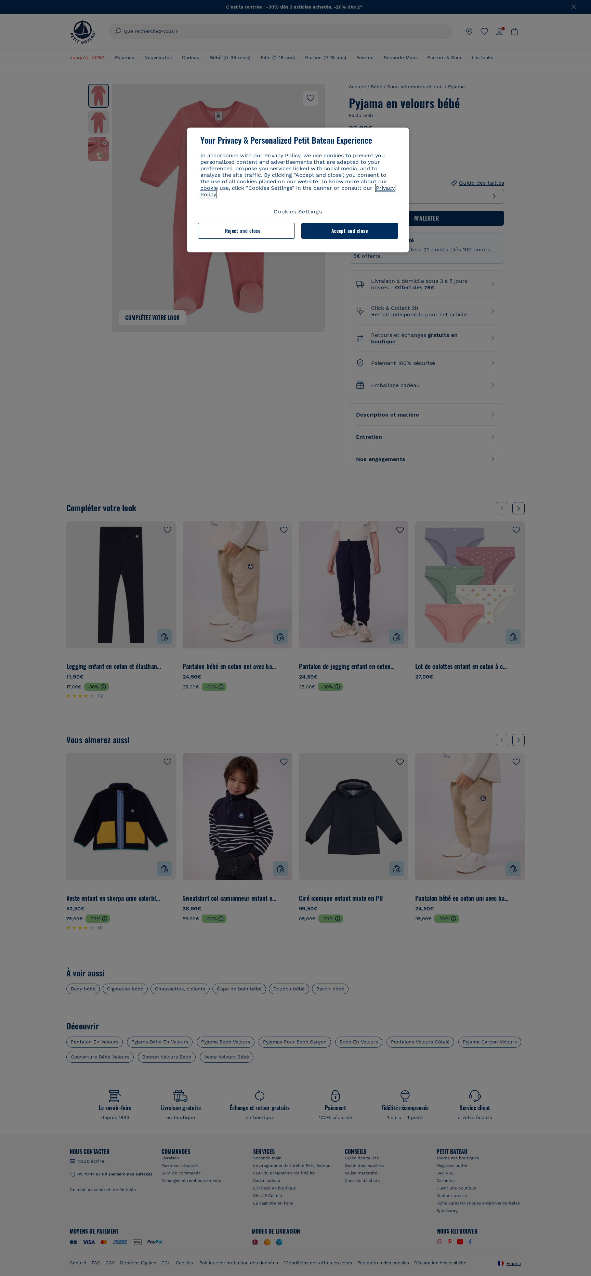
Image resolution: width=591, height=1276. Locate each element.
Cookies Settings (298, 211)
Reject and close (243, 230)
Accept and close (349, 230)
